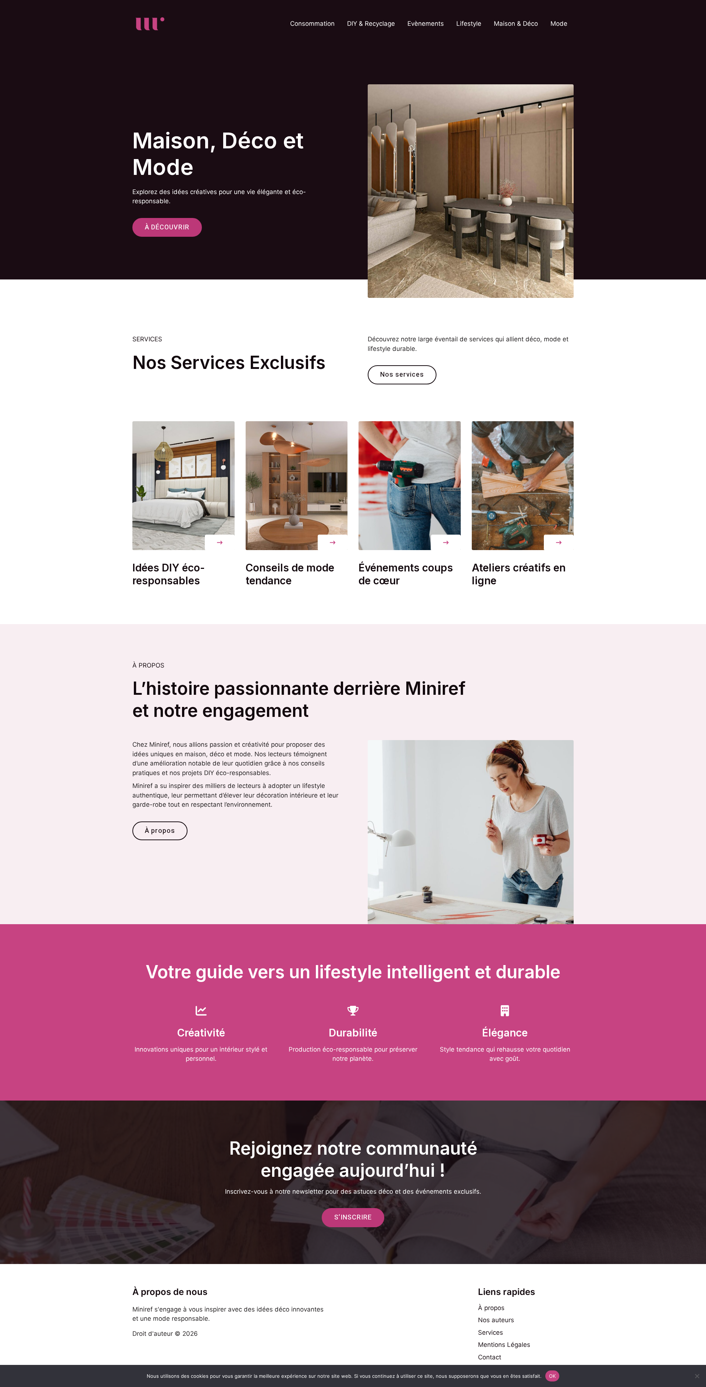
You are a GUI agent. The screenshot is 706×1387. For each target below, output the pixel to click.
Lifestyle (468, 23)
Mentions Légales (504, 1344)
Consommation (312, 23)
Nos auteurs (496, 1320)
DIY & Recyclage (371, 23)
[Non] (696, 1376)
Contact (489, 1357)
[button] (220, 542)
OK (552, 1376)
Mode (558, 23)
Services (490, 1332)
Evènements (425, 23)
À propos (491, 1308)
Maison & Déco (516, 23)
